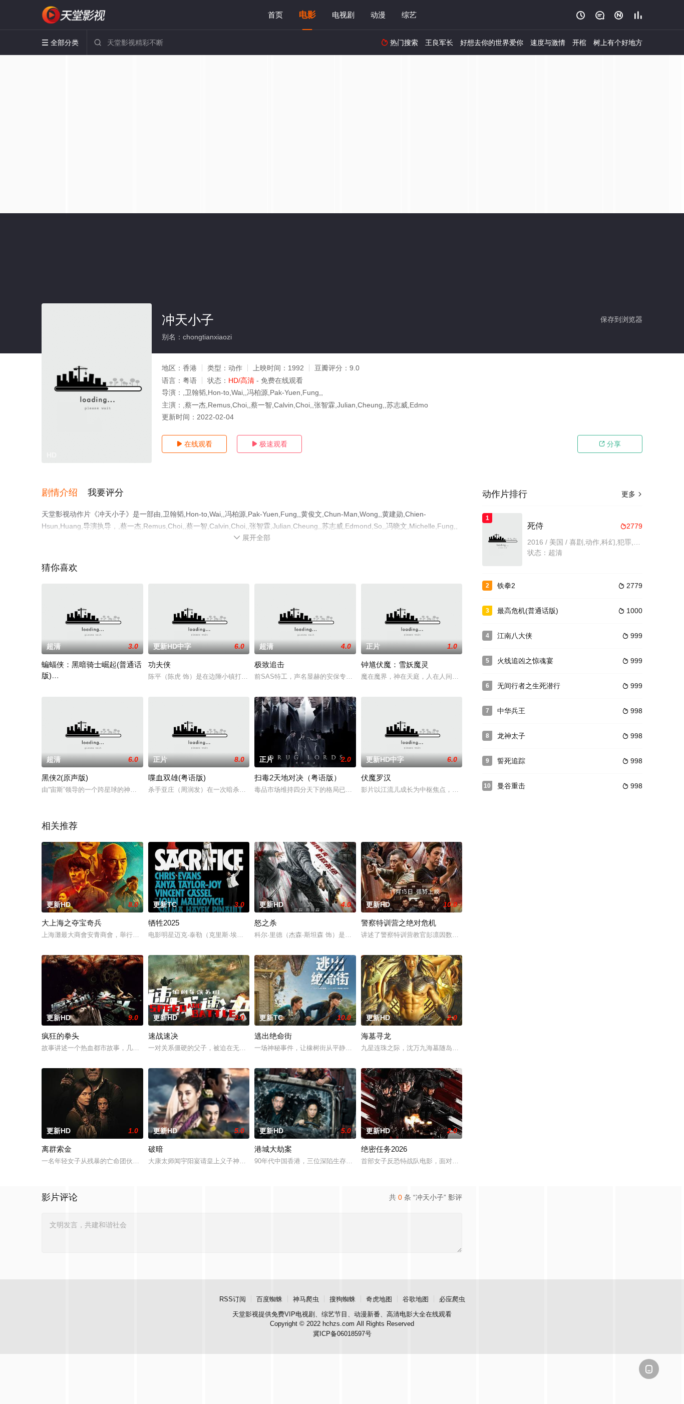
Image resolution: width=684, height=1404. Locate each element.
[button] (65, 493)
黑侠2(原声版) (65, 777)
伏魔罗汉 (376, 777)
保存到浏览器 (621, 319)
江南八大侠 (514, 636)
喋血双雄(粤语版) (177, 777)
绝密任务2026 (384, 1149)
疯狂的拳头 (60, 1036)
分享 (610, 444)
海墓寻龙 (376, 1036)
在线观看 (194, 444)
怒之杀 (265, 922)
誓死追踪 (511, 761)
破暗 (155, 1149)
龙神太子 (511, 736)
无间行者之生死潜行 (528, 686)
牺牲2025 (163, 922)
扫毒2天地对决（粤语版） (297, 777)
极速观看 (269, 444)
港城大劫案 (273, 1149)
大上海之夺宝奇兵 (72, 922)
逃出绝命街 (273, 1036)
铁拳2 (506, 586)
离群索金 (57, 1149)
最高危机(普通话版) (527, 611)
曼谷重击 (511, 786)
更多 (631, 494)
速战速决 (163, 1036)
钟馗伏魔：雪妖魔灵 (395, 664)
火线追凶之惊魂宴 (525, 661)
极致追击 (269, 664)
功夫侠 (159, 664)
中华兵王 (511, 711)
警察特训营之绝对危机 (398, 922)
